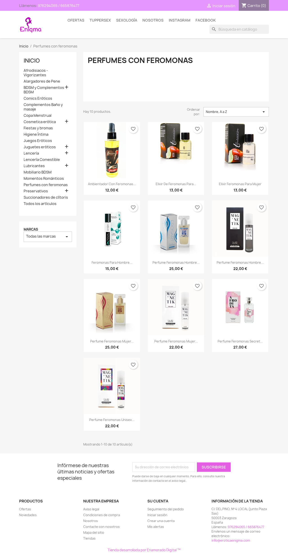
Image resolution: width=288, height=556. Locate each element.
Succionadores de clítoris (46, 197)
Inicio (32, 60)
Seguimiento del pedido (165, 509)
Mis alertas (155, 526)
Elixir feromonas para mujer (240, 184)
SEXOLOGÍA (126, 20)
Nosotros (153, 20)
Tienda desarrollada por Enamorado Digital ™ (144, 550)
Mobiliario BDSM (38, 172)
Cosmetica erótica (40, 121)
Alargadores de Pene (42, 81)
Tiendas (89, 538)
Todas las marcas (48, 236)
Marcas (31, 229)
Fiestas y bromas (38, 128)
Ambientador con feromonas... (112, 184)
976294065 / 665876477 (58, 5)
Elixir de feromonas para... (176, 184)
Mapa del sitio (93, 532)
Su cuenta (157, 501)
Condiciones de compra (101, 515)
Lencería (31, 153)
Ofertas (76, 20)
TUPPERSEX (100, 20)
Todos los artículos (40, 203)
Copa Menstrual (38, 115)
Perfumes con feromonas (46, 184)
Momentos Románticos (44, 178)
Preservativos (36, 191)
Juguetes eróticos (40, 147)
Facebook (206, 20)
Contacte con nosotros (101, 526)
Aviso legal (91, 509)
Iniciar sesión (157, 515)
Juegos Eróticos (38, 140)
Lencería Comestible (42, 159)
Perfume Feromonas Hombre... (176, 262)
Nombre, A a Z (236, 112)
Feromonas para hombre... (112, 262)
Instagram (179, 20)
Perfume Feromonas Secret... (240, 341)
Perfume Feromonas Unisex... (112, 420)
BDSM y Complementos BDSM (44, 90)
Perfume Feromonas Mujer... (112, 341)
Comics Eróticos (38, 98)
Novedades (28, 515)
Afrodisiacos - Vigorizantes (36, 72)
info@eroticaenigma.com (231, 540)
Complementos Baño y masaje (43, 107)
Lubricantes (34, 166)
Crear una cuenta (161, 521)
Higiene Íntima (36, 134)
